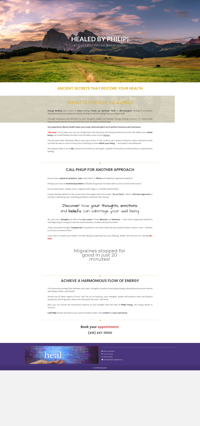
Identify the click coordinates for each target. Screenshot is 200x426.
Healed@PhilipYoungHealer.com (113, 360)
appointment (108, 326)
